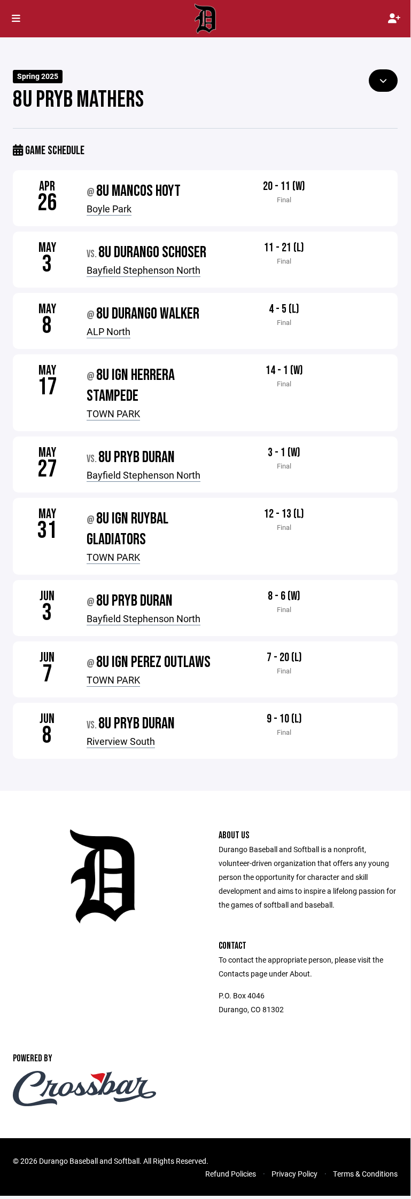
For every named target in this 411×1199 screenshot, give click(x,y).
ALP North (108, 331)
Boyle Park (109, 208)
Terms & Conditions (365, 1174)
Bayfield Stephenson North (143, 270)
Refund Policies (230, 1174)
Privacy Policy (294, 1174)
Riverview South (121, 741)
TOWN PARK (113, 413)
